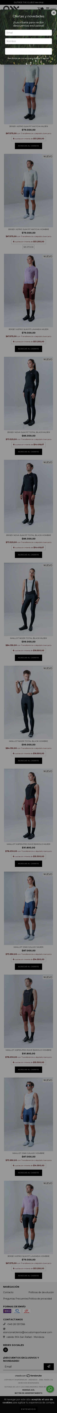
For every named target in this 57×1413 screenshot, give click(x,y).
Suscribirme (28, 51)
